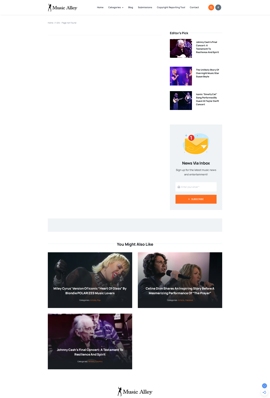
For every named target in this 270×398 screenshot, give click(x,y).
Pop (99, 300)
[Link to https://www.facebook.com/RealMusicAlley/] (218, 7)
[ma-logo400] (62, 4)
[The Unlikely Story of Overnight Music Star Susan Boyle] (181, 69)
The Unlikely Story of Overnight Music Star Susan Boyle (207, 73)
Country (99, 361)
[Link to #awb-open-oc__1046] (211, 7)
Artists (93, 300)
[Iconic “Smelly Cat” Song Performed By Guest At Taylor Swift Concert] (181, 93)
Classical (189, 300)
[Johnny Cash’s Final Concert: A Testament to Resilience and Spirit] (181, 41)
